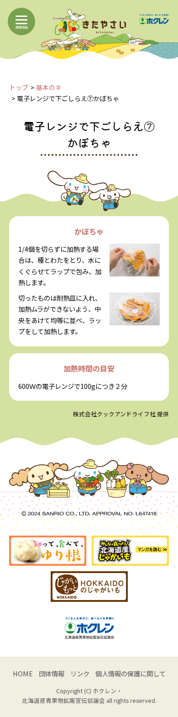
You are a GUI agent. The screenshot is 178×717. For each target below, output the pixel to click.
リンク (79, 673)
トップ (18, 87)
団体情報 (51, 673)
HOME (23, 673)
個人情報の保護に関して (130, 673)
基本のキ (49, 87)
